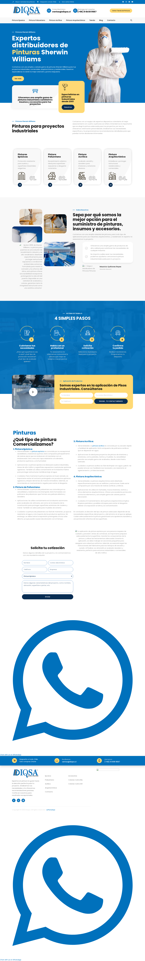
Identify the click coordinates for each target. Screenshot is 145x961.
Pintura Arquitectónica (75, 20)
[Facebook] (123, 2)
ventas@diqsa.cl (61, 11)
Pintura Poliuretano (37, 20)
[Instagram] (126, 2)
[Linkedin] (129, 2)
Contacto (111, 20)
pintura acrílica (98, 446)
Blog (101, 20)
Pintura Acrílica (55, 20)
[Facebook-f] (14, 800)
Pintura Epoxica (18, 20)
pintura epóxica (38, 451)
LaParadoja (50, 810)
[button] (131, 20)
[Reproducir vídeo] (33, 392)
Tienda (92, 20)
